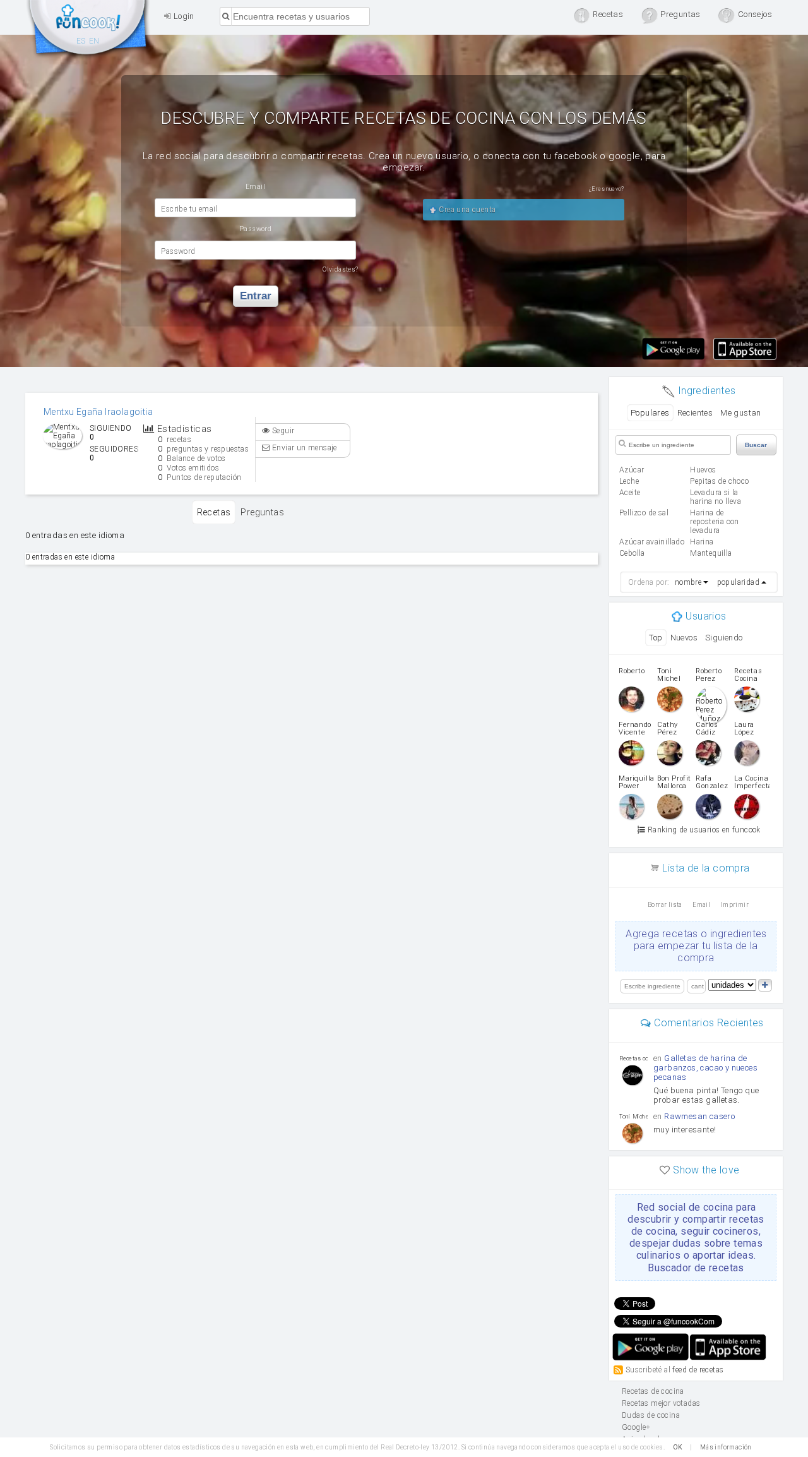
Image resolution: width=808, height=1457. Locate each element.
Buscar (756, 444)
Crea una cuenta (466, 209)
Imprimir (735, 904)
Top (655, 637)
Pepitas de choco (719, 481)
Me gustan (740, 412)
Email (701, 904)
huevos (703, 469)
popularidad (738, 582)
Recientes (695, 412)
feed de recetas (697, 1369)
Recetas (214, 512)
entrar (255, 296)
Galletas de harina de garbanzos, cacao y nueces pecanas (705, 1067)
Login (182, 16)
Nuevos (684, 637)
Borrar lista (665, 904)
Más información (726, 1447)
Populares (650, 412)
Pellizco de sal (643, 512)
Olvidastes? (340, 269)
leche (629, 481)
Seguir (282, 430)
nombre (688, 582)
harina (701, 541)
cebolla (632, 553)
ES (81, 41)
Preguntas (262, 512)
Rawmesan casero (699, 1116)
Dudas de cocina (651, 1415)
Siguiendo (724, 637)
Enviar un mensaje (303, 447)
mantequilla (711, 553)
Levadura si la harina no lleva (715, 497)
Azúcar (631, 469)
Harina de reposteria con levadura (714, 521)
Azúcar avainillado (651, 541)
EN (94, 41)
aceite (629, 492)
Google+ (636, 1427)
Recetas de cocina (88, 30)
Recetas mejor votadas (661, 1403)
